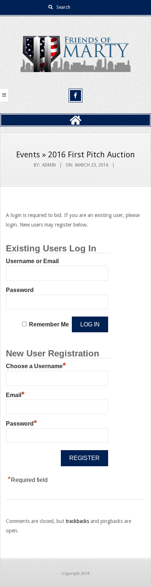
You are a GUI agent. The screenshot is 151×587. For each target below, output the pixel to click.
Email (15, 394)
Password (20, 290)
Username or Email (32, 261)
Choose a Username (36, 365)
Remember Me (49, 324)
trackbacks (77, 521)
